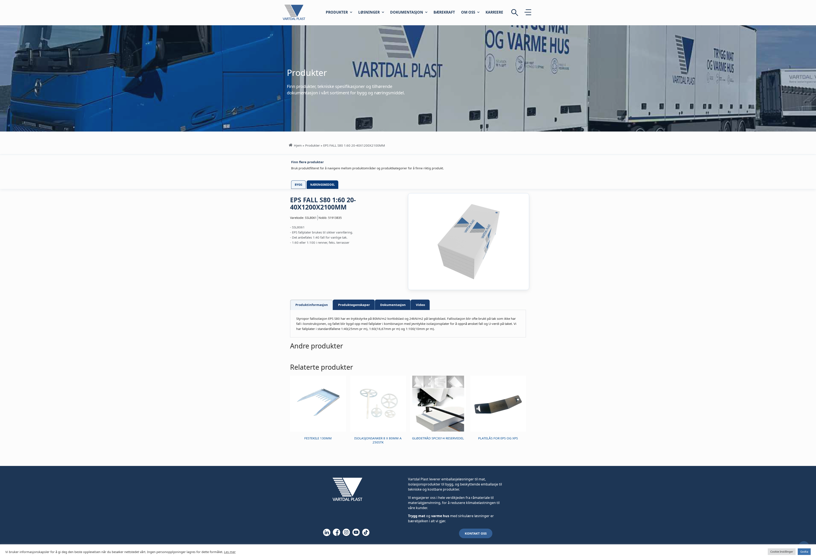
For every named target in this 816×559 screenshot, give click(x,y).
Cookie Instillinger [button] (781, 551)
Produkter (337, 12)
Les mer (230, 552)
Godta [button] (804, 551)
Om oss (468, 12)
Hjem (298, 145)
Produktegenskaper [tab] (354, 305)
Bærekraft (444, 12)
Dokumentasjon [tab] (393, 305)
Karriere (494, 12)
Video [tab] (420, 305)
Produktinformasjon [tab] (311, 305)
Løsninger (369, 12)
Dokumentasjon (406, 12)
